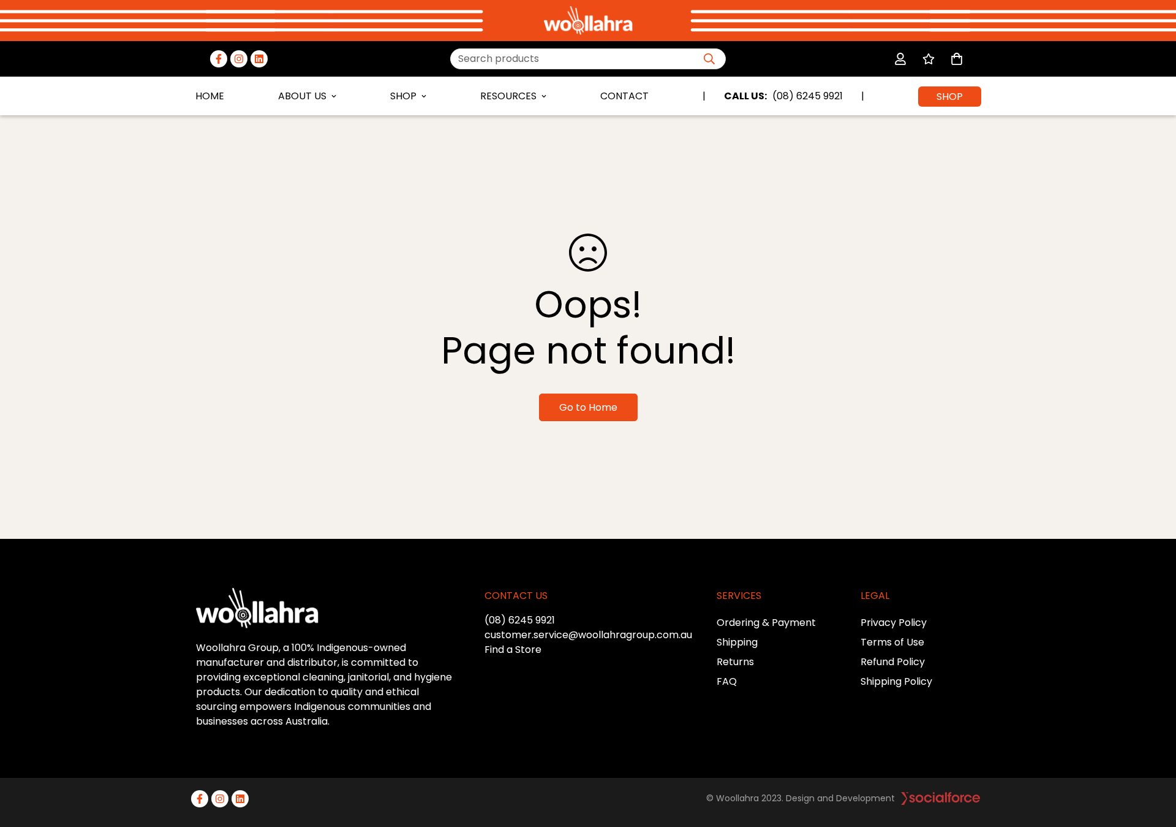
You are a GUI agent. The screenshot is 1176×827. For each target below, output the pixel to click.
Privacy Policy (894, 622)
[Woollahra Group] (588, 20)
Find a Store (512, 649)
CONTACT (624, 96)
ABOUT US (302, 96)
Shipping (737, 642)
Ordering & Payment (766, 622)
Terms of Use (892, 642)
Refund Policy (893, 662)
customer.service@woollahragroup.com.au (588, 635)
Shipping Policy (896, 681)
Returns (735, 662)
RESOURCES (508, 96)
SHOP (403, 96)
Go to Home (588, 407)
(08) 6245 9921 (519, 620)
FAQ (727, 681)
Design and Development (840, 798)
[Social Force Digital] (940, 798)
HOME (209, 96)
